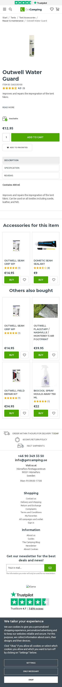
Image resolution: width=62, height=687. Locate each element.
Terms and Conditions (31, 512)
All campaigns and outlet (31, 519)
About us (31, 535)
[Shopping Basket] (57, 9)
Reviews (8, 175)
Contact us (31, 498)
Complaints (31, 509)
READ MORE (8, 107)
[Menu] (4, 9)
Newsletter (31, 545)
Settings (31, 663)
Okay (31, 680)
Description (11, 160)
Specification (11, 168)
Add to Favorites (18, 147)
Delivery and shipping (31, 502)
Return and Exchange (31, 505)
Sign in (31, 522)
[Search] (10, 9)
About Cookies (31, 549)
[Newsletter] (50, 568)
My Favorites (31, 516)
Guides (31, 539)
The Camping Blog (31, 542)
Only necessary (31, 671)
